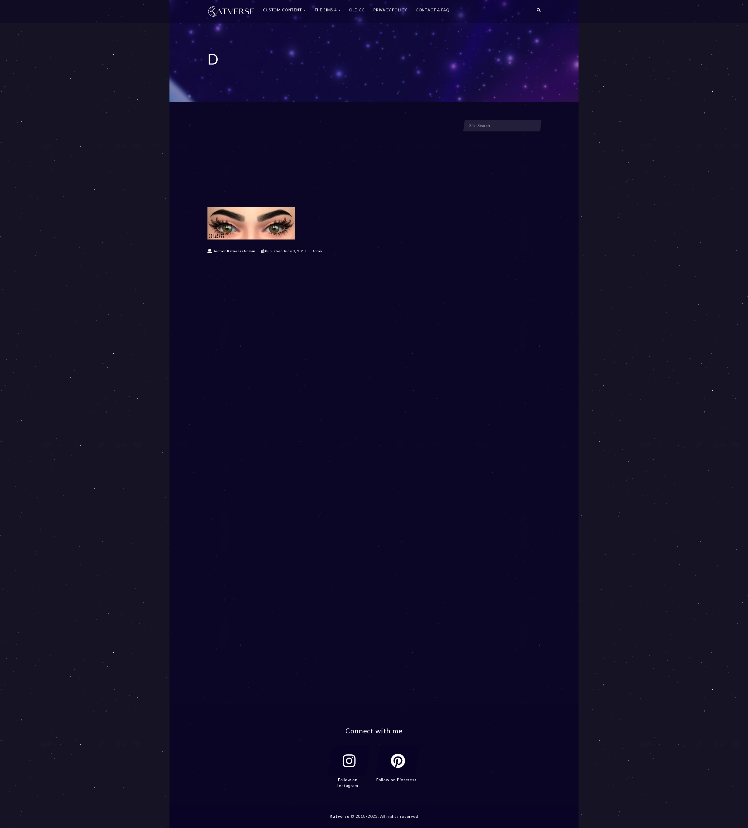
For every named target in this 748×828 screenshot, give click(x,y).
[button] (539, 11)
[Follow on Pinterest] (398, 760)
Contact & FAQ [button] (433, 10)
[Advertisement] (331, 163)
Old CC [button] (357, 10)
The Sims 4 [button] (326, 10)
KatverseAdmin (241, 251)
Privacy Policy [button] (390, 10)
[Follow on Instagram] (349, 760)
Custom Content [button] (283, 10)
